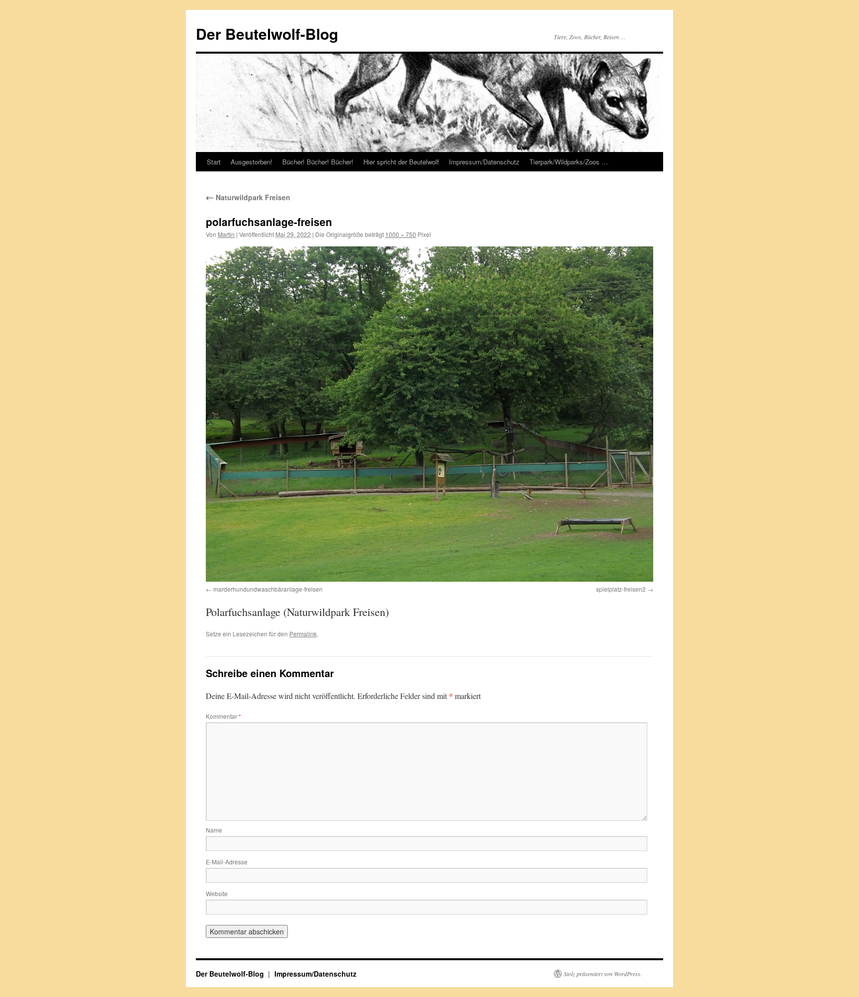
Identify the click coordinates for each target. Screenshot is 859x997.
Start (214, 161)
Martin (226, 234)
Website (217, 893)
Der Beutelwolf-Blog (267, 33)
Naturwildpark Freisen (248, 197)
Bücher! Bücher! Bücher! (317, 161)
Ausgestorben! (251, 161)
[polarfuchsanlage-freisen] (429, 414)
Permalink (303, 633)
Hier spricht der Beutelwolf (401, 161)
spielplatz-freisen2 (621, 589)
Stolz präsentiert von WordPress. (603, 974)
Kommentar (223, 716)
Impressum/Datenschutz (484, 161)
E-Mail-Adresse (227, 861)
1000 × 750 (400, 234)
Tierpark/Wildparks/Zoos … (568, 161)
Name (214, 830)
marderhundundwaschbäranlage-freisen (268, 589)
